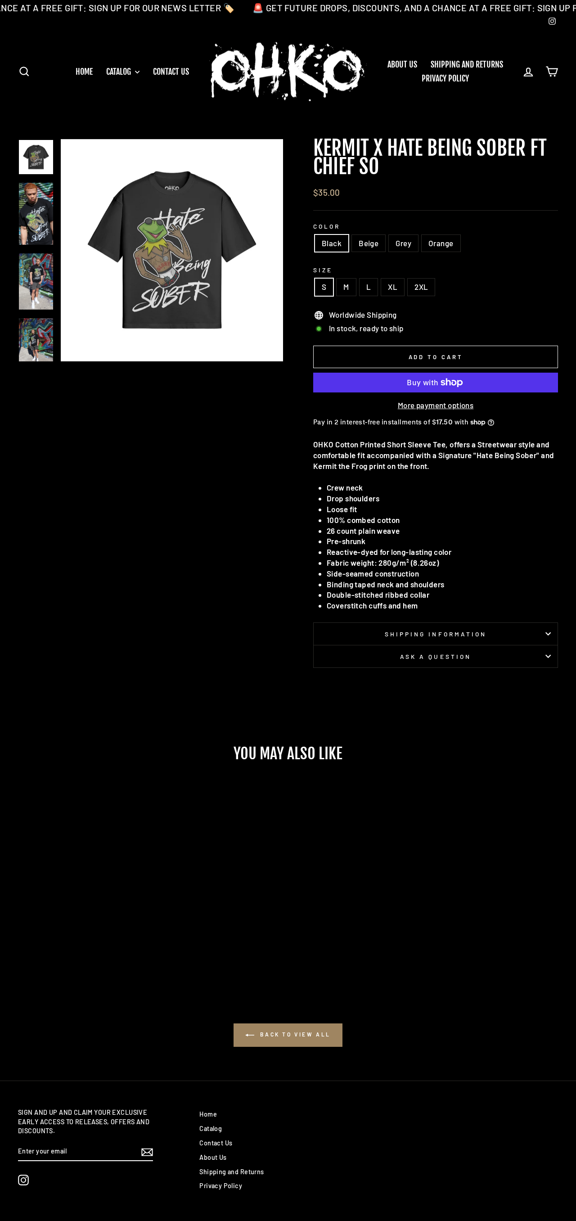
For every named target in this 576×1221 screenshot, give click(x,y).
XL (392, 286)
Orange (441, 243)
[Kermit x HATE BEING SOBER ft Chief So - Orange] (100, 947)
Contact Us (171, 72)
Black (332, 243)
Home (84, 72)
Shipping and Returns (467, 64)
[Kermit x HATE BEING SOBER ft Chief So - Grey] (88, 947)
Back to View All (294, 1034)
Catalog (119, 72)
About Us (402, 64)
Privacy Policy (445, 78)
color (326, 226)
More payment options (436, 405)
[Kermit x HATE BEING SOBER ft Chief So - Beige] (76, 947)
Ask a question (435, 656)
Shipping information (436, 634)
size (323, 270)
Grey (403, 243)
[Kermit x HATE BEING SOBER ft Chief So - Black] (63, 947)
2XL (421, 286)
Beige (368, 243)
